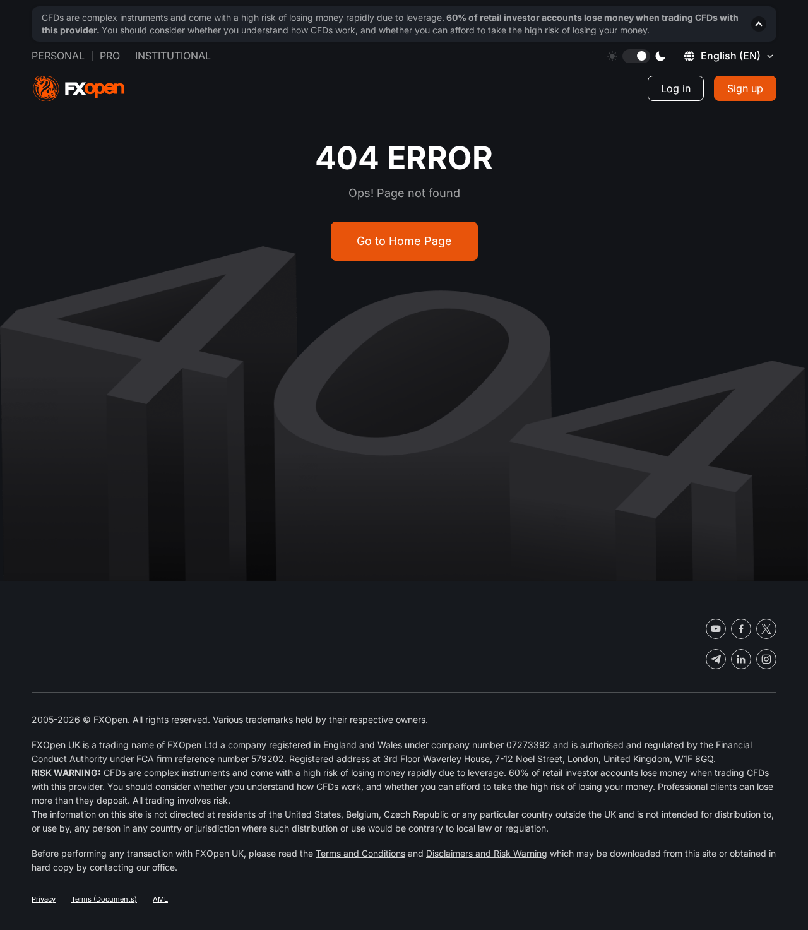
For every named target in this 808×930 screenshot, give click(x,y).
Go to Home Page (404, 240)
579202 (267, 758)
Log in (676, 88)
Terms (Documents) (104, 899)
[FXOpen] (79, 89)
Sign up (745, 88)
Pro (110, 55)
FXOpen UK (56, 744)
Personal (58, 55)
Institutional (173, 55)
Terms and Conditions (360, 853)
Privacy (44, 899)
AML (160, 899)
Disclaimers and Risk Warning (486, 853)
